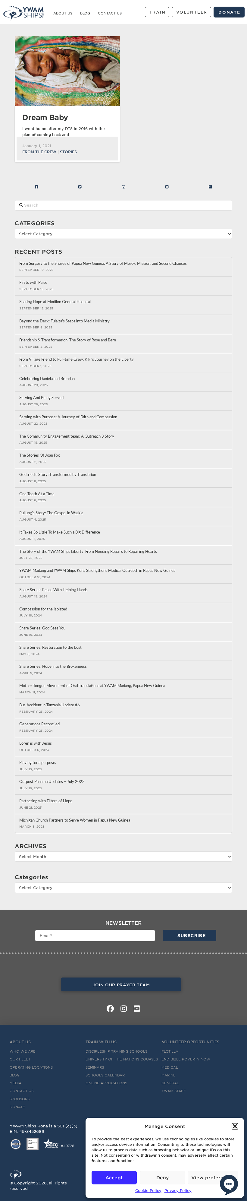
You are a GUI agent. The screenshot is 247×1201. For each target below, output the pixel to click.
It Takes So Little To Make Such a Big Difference (59, 532)
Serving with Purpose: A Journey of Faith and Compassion (68, 417)
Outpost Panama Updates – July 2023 (52, 782)
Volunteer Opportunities (190, 1041)
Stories (68, 151)
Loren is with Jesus (35, 743)
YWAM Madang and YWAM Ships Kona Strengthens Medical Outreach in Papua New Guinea (97, 571)
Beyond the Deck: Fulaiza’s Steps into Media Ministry (64, 321)
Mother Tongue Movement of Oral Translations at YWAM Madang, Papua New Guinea (92, 686)
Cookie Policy (148, 1190)
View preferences (213, 1177)
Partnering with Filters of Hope (45, 801)
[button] (235, 1126)
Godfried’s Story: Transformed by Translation (57, 475)
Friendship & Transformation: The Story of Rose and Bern (67, 340)
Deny (162, 1177)
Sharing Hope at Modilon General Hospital (55, 302)
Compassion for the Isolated (43, 609)
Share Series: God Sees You (42, 628)
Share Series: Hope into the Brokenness (53, 666)
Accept (114, 1177)
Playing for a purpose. (37, 763)
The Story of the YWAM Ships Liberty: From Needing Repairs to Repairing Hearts (88, 552)
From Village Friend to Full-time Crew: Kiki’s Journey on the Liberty (76, 359)
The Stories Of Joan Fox (39, 455)
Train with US (101, 1041)
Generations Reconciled (39, 724)
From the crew (39, 151)
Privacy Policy (178, 1190)
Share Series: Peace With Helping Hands (53, 590)
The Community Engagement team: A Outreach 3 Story (66, 436)
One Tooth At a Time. (37, 494)
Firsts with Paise (33, 282)
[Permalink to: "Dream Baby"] (67, 71)
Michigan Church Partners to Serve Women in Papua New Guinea (74, 820)
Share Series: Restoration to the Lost (50, 647)
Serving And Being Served (41, 398)
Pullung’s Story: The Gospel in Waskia (51, 513)
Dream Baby (45, 117)
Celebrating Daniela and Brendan (47, 379)
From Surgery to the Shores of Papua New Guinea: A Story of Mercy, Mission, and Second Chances (103, 263)
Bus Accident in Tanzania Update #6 (49, 705)
